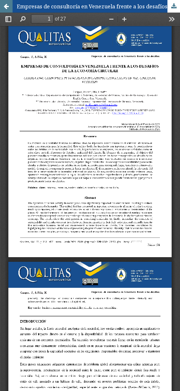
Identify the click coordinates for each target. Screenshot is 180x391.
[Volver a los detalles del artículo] (6, 6)
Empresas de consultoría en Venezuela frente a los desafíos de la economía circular (98, 6)
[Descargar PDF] (173, 6)
